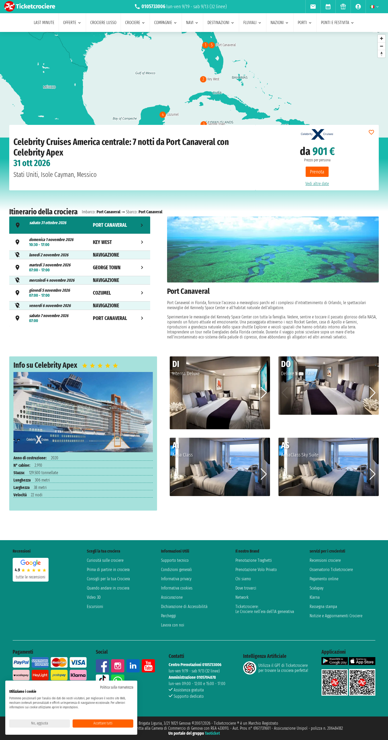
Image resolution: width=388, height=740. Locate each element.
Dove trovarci (245, 588)
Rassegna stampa (323, 606)
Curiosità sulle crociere (105, 560)
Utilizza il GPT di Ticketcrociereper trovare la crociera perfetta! (283, 668)
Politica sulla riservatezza (116, 687)
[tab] (79, 225)
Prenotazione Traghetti (253, 560)
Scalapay (316, 588)
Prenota (317, 172)
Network (242, 597)
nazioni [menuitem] (277, 22)
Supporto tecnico (175, 560)
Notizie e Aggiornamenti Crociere (336, 615)
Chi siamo (243, 578)
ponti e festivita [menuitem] (335, 22)
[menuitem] (312, 6)
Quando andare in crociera (108, 588)
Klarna (315, 597)
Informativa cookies (176, 588)
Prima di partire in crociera (108, 569)
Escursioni (95, 606)
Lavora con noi (172, 625)
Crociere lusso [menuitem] (103, 22)
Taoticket (212, 733)
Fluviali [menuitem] (250, 22)
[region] (194, 85)
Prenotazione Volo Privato (256, 569)
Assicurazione (172, 597)
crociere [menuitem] (132, 22)
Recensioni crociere (325, 560)
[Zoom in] (381, 38)
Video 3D (94, 597)
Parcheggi (168, 615)
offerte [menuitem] (69, 22)
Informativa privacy (176, 578)
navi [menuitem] (189, 22)
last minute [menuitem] (44, 22)
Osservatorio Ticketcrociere (331, 569)
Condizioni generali (176, 569)
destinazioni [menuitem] (218, 22)
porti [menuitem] (302, 22)
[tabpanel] (273, 278)
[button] (263, 393)
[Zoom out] (381, 46)
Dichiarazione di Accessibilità (184, 606)
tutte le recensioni (30, 576)
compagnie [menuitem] (163, 22)
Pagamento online (324, 578)
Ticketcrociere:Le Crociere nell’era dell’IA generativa (264, 609)
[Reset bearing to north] (381, 54)
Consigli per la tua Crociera (108, 578)
